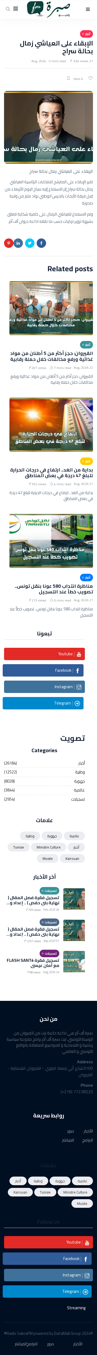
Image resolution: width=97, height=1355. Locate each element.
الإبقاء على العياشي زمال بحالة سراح (56, 47)
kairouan (72, 858)
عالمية (79, 790)
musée (48, 858)
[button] (88, 9)
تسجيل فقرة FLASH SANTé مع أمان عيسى (33, 962)
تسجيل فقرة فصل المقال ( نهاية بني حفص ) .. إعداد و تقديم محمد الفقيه (33, 902)
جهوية (79, 781)
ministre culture (49, 847)
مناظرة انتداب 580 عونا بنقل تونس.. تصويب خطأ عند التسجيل (54, 589)
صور (70, 1131)
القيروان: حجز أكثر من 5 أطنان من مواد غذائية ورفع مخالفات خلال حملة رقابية (51, 356)
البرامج (87, 1140)
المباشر (68, 1140)
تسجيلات (78, 799)
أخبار (81, 763)
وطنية (80, 772)
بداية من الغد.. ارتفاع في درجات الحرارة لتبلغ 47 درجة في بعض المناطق (51, 472)
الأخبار (88, 1131)
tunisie (18, 847)
